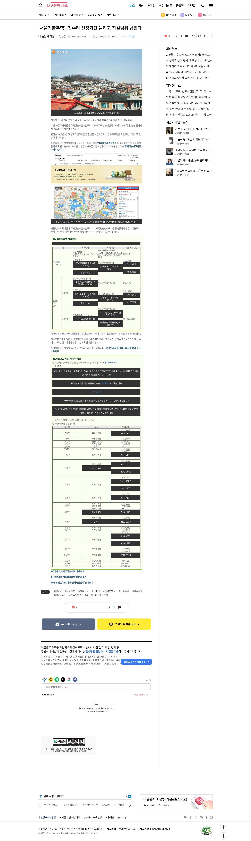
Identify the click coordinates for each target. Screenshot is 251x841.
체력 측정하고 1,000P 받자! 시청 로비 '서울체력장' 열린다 (189, 114)
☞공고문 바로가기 (110, 362)
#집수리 (96, 591)
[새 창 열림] (206, 827)
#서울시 (57, 591)
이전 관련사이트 (39, 805)
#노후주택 (124, 591)
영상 (141, 5)
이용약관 (109, 817)
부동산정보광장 (52, 804)
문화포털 (114, 804)
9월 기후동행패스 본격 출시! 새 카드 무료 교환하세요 (189, 54)
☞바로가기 (96, 391)
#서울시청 (70, 591)
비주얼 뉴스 (77, 15)
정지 (126, 796)
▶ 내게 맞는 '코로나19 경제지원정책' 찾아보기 (72, 582)
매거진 (151, 5)
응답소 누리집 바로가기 (134, 661)
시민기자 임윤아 (182, 133)
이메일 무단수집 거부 (69, 817)
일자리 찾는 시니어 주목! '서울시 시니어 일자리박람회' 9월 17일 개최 (189, 66)
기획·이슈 (44, 15)
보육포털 (87, 804)
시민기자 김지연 (182, 174)
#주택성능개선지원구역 (96, 595)
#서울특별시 (109, 591)
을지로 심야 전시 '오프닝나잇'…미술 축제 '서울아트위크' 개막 (189, 60)
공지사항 (122, 817)
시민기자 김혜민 (182, 164)
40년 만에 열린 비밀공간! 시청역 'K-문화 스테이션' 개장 (189, 108)
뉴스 (132, 5)
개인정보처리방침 (47, 817)
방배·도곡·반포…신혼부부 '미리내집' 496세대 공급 (189, 91)
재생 (129, 796)
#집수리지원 (75, 595)
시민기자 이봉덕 (182, 143)
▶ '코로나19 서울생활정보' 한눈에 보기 (69, 577)
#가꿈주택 (137, 591)
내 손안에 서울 (57, 4)
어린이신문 (165, 5)
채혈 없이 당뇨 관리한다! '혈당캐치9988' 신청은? (189, 97)
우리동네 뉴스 (95, 15)
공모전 (180, 5)
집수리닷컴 (105, 383)
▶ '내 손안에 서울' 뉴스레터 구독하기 (68, 571)
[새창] (68, 624)
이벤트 (191, 5)
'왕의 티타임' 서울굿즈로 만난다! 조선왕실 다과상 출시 (189, 72)
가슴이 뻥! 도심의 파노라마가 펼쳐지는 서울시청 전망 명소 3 (189, 103)
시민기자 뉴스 (114, 15)
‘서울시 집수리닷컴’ (106, 143)
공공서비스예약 (71, 804)
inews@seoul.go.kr (159, 828)
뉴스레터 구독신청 (93, 817)
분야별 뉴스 (60, 15)
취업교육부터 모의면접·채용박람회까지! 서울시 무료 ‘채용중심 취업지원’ (189, 77)
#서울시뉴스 (60, 595)
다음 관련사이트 (130, 805)
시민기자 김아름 (182, 154)
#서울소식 (83, 591)
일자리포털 (100, 804)
